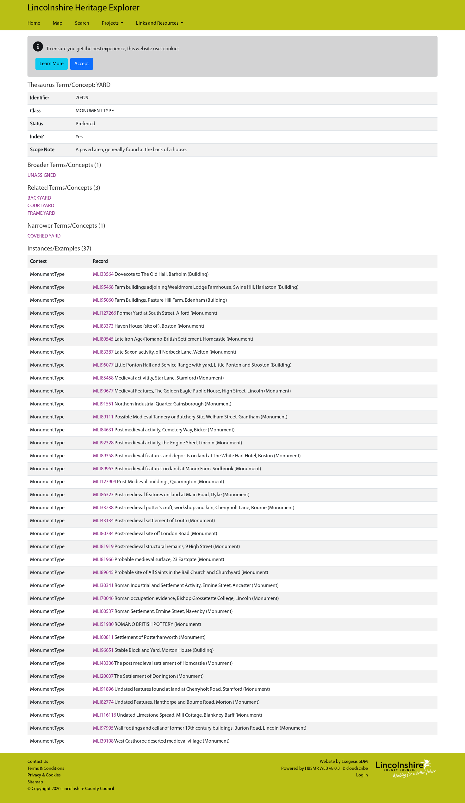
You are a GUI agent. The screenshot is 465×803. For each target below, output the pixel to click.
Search (82, 23)
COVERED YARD (44, 236)
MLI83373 (103, 326)
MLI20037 (103, 676)
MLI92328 (103, 443)
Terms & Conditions (46, 768)
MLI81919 (103, 546)
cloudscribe (357, 768)
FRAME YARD (41, 213)
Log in (362, 775)
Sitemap (35, 782)
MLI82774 (103, 702)
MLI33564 (103, 274)
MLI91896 (103, 689)
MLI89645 (103, 572)
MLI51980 (103, 624)
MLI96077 (103, 365)
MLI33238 (103, 507)
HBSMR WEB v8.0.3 (323, 768)
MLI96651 (103, 650)
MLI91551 (103, 404)
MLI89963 (103, 469)
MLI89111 (103, 417)
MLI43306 (103, 663)
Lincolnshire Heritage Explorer (84, 8)
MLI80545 (103, 339)
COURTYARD (41, 205)
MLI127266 (104, 313)
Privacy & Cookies (44, 775)
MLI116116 (104, 715)
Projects (111, 23)
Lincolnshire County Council (87, 789)
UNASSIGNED (42, 175)
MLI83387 (103, 352)
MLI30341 (103, 585)
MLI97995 (103, 728)
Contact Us (38, 761)
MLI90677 (103, 391)
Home (34, 23)
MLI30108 (103, 741)
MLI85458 (103, 378)
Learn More (52, 63)
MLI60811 (103, 637)
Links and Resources (157, 23)
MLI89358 (103, 456)
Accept (81, 63)
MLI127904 (104, 482)
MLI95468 (103, 287)
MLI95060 (103, 300)
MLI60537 (103, 611)
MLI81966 (103, 559)
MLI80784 (103, 533)
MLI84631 (103, 430)
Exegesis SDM (355, 761)
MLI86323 (103, 494)
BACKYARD (39, 198)
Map (57, 23)
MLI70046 (103, 598)
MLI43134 (103, 520)
